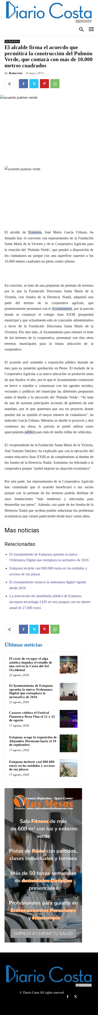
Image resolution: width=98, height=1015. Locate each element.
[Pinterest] (44, 83)
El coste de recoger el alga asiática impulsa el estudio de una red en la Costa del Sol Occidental (30, 664)
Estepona (12, 41)
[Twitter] (34, 83)
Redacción (15, 73)
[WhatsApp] (54, 83)
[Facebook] (23, 83)
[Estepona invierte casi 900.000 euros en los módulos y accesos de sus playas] (68, 768)
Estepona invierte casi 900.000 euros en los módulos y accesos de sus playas (32, 765)
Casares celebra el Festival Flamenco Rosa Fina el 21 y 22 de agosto (32, 716)
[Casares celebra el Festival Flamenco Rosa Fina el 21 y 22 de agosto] (68, 719)
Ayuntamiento (62, 309)
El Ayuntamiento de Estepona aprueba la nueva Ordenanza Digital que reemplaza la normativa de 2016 (31, 691)
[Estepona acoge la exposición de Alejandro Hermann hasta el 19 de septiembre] (68, 743)
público (30, 432)
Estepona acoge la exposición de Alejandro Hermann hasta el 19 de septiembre (33, 741)
